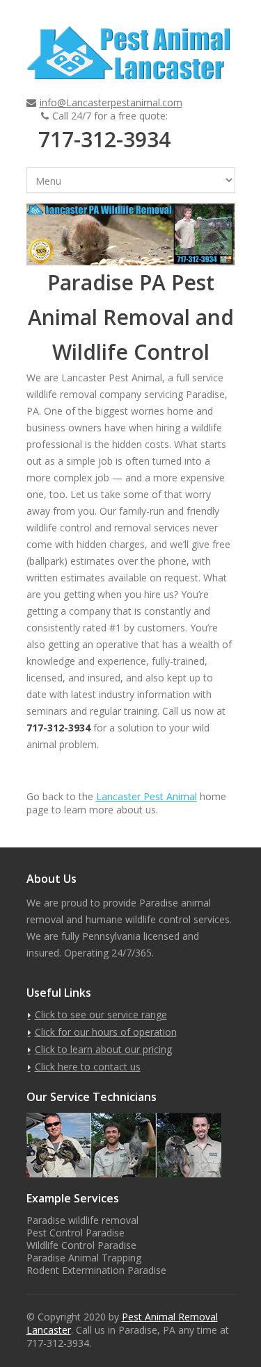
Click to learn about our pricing (103, 1049)
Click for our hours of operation (106, 1031)
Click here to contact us (88, 1066)
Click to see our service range (101, 1014)
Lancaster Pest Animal (146, 796)
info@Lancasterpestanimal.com (111, 102)
